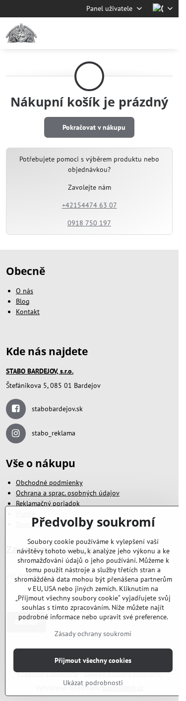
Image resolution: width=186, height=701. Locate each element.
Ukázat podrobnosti (93, 682)
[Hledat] (119, 33)
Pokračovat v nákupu (93, 127)
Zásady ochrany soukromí (93, 633)
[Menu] (167, 33)
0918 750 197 (89, 222)
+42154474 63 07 (89, 205)
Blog (23, 301)
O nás (24, 290)
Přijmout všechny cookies (93, 660)
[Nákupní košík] (143, 33)
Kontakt (28, 311)
